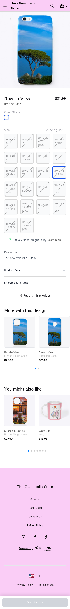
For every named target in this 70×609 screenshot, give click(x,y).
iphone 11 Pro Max (11, 189)
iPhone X (43, 157)
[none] (54, 130)
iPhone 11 (43, 172)
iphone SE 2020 (27, 188)
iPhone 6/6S (11, 141)
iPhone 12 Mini (59, 189)
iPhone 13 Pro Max (27, 225)
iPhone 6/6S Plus (43, 141)
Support (35, 498)
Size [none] (7, 130)
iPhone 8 (11, 157)
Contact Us (35, 516)
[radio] (11, 141)
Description (11, 252)
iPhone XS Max (11, 172)
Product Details (13, 270)
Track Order (35, 507)
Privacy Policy (24, 584)
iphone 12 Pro (11, 207)
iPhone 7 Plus (59, 141)
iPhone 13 (43, 207)
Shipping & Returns (16, 282)
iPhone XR (27, 172)
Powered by (26, 548)
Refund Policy (35, 525)
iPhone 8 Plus (27, 157)
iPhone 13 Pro (11, 225)
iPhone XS (59, 157)
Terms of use (46, 584)
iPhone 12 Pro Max (27, 207)
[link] (19, 331)
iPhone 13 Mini (59, 207)
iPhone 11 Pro (59, 172)
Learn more (55, 240)
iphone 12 (43, 188)
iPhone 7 (27, 141)
